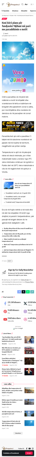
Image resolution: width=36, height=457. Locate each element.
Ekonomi (4, 354)
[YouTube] (29, 448)
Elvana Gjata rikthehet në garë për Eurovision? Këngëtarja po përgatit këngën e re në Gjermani (12, 371)
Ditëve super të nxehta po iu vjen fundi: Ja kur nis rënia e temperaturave (12, 402)
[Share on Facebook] (19, 291)
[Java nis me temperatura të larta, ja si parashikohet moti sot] (8, 185)
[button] (29, 453)
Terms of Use (25, 280)
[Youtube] (12, 319)
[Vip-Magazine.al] (13, 4)
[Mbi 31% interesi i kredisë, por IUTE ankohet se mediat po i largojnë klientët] (29, 350)
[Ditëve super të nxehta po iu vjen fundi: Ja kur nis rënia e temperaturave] (29, 402)
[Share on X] (23, 291)
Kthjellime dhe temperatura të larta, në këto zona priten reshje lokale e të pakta (12, 390)
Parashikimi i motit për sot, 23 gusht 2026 (18, 193)
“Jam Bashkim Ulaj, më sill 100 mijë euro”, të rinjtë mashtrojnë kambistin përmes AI (12, 339)
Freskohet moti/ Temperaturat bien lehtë (18, 202)
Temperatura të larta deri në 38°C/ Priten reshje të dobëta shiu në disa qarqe (11, 423)
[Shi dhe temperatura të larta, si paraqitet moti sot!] (29, 413)
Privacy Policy (29, 282)
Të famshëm (5, 365)
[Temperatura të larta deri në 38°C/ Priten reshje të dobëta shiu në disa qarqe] (29, 423)
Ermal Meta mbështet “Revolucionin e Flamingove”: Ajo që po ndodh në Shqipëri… (12, 360)
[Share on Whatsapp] (28, 291)
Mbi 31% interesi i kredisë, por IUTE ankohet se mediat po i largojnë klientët (11, 350)
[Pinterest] (12, 311)
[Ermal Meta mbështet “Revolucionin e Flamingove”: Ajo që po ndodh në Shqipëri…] (29, 361)
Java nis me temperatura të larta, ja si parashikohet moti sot (23, 185)
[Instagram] (32, 448)
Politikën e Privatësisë (11, 453)
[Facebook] (12, 303)
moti (9, 261)
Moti (4, 18)
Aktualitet (4, 344)
